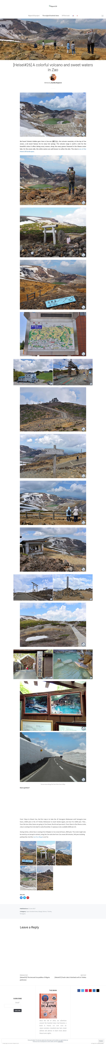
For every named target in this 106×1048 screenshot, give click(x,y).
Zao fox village (37, 837)
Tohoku (49, 911)
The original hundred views (50, 16)
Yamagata (23, 914)
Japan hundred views (32, 911)
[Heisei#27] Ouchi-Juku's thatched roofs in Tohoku (70, 977)
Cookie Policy (60, 1041)
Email (17, 1002)
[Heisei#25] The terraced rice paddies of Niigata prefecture (35, 978)
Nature (45, 911)
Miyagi (40, 911)
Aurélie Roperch (56, 83)
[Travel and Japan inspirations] (53, 6)
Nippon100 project (34, 16)
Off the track (66, 16)
